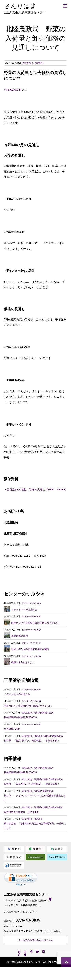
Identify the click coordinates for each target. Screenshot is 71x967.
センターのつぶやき (31, 603)
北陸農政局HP (12, 89)
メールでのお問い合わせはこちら (35, 940)
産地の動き (28, 63)
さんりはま (24, 8)
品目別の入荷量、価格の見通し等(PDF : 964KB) (36, 489)
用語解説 (39, 63)
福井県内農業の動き (43, 712)
